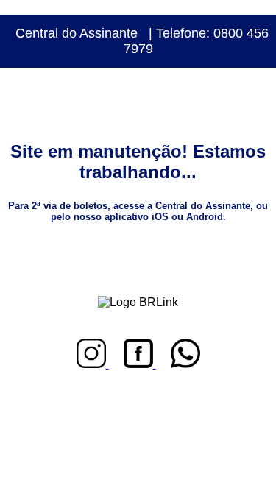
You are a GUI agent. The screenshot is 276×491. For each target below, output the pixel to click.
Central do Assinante (76, 33)
